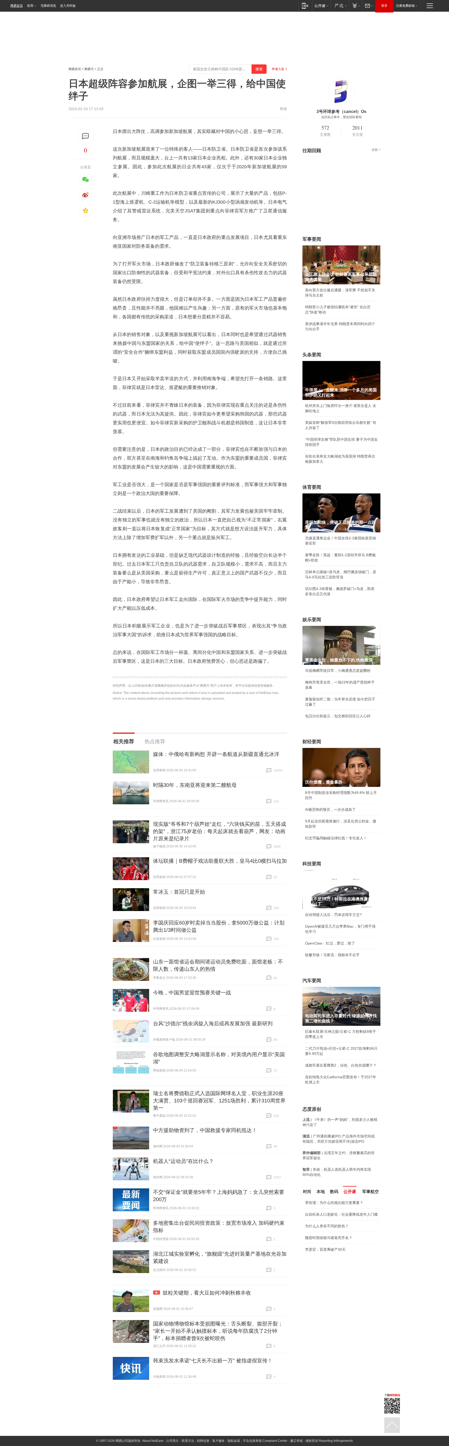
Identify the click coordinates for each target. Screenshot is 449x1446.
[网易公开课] (321, 5)
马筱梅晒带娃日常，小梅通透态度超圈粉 (338, 670)
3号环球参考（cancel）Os (341, 111)
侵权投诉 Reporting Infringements (329, 1441)
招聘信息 (203, 1441)
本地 (320, 1191)
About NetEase (152, 1441)
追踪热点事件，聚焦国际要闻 (341, 117)
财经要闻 (311, 741)
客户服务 (218, 1441)
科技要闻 (311, 863)
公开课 (350, 1191)
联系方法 (188, 1441)
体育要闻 (311, 487)
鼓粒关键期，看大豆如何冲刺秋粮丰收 (207, 1293)
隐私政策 (234, 1441)
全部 (375, 150)
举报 (283, 109)
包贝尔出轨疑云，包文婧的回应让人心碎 (338, 716)
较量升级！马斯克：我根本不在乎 (332, 955)
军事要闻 (311, 239)
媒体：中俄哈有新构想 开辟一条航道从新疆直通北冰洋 (216, 754)
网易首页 (16, 6)
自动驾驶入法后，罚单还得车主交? (333, 915)
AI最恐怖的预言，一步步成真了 (330, 809)
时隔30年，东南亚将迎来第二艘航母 (195, 785)
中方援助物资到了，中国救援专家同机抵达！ (205, 1130)
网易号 (89, 69)
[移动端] (305, 5)
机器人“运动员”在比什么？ (183, 1161)
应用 (30, 6)
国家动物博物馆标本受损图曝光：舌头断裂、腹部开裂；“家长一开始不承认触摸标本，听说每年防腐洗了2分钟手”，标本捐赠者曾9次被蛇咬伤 (218, 1331)
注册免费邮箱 (405, 6)
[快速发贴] (85, 136)
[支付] (355, 5)
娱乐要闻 (311, 619)
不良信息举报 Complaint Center (265, 1441)
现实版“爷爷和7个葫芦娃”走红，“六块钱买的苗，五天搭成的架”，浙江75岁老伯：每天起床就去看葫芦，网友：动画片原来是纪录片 (219, 831)
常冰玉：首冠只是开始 (179, 892)
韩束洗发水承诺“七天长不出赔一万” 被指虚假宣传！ (213, 1360)
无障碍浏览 (48, 6)
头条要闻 (311, 354)
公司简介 (172, 1441)
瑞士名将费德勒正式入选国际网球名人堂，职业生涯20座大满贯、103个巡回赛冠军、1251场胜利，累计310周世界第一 (219, 1100)
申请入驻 (278, 69)
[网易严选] (340, 5)
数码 (334, 1191)
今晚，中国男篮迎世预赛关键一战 (192, 992)
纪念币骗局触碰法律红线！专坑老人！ (336, 838)
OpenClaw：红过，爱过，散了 (330, 943)
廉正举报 (296, 1441)
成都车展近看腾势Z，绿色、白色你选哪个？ (341, 1065)
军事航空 (370, 1191)
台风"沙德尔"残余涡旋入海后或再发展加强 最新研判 (213, 1023)
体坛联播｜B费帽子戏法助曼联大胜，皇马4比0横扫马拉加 (220, 861)
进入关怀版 (68, 6)
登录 (384, 6)
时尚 (307, 1191)
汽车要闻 (311, 980)
